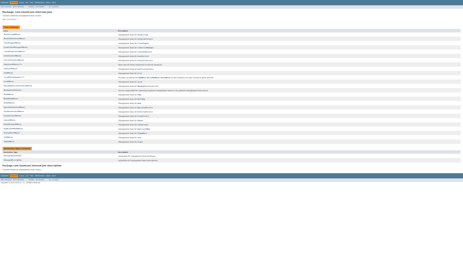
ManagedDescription (13, 160)
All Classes (54, 7)
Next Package (18, 7)
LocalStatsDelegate (12, 77)
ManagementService (13, 90)
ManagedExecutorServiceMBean (18, 86)
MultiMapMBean (11, 99)
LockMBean (9, 81)
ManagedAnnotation (12, 156)
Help (54, 2)
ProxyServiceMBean (12, 116)
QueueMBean (9, 120)
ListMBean (8, 73)
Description (12, 19)
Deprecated (39, 2)
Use (26, 2)
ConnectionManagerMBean (15, 47)
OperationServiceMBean (14, 107)
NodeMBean (9, 103)
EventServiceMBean (12, 56)
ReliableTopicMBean (12, 124)
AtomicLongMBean (12, 34)
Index (48, 2)
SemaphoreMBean (12, 133)
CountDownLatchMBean (14, 51)
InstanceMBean (10, 69)
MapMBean (9, 94)
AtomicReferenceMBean (14, 38)
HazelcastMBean (11, 64)
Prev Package (6, 7)
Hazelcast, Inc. (20, 183)
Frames (31, 7)
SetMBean (8, 137)
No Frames (40, 7)
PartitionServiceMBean (14, 111)
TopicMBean (9, 141)
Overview (4, 2)
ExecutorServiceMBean (14, 60)
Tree (32, 2)
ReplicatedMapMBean (13, 129)
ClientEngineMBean (12, 43)
